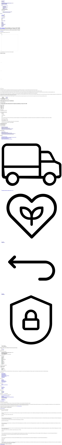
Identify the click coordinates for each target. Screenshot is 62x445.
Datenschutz (3, 396)
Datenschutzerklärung (2, 408)
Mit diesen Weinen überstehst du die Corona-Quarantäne (7, 128)
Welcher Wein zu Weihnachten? (5, 127)
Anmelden (3, 379)
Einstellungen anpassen (9, 407)
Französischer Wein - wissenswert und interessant (7, 129)
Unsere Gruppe (3, 387)
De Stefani (2, 28)
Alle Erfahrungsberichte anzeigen (4, 123)
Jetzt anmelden (3, 15)
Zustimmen (2, 407)
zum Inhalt (3, 1)
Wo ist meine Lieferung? (4, 381)
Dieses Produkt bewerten (3, 124)
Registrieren (3, 380)
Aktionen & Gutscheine (4, 376)
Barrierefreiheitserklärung (4, 397)
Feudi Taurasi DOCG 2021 (4, 136)
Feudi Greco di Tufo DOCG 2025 (5, 138)
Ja (10, 122)
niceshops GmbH (5, 394)
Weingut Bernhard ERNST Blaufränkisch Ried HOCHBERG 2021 (8, 133)
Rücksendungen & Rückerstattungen (5, 375)
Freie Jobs (3, 388)
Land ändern (6, 393)
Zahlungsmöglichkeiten (5, 7)
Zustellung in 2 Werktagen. (4, 4)
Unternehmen (3, 399)
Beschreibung (2, 88)
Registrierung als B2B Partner (5, 384)
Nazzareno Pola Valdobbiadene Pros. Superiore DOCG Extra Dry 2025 (9, 137)
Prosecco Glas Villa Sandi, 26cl (5, 132)
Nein (12, 122)
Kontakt (3, 8)
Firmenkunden (3, 377)
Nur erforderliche (4, 407)
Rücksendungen (4, 6)
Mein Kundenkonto (4, 373)
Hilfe (2, 5)
